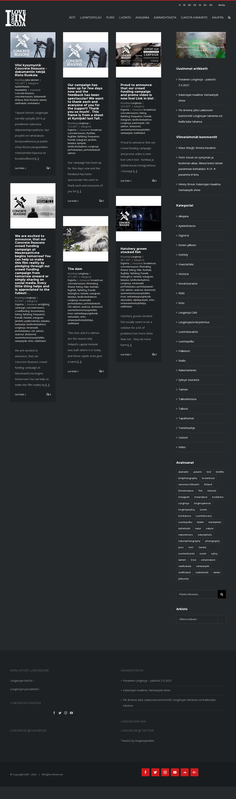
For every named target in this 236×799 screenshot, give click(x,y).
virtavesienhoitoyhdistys (133, 303)
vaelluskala (20, 103)
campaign (20, 307)
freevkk (71, 139)
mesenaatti (32, 327)
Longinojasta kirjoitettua (193, 322)
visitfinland (139, 133)
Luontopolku (186, 341)
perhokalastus (75, 149)
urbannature (208, 559)
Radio (182, 360)
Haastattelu (21, 90)
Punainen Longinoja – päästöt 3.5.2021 (147, 680)
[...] (37, 158)
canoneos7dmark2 (188, 484)
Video (182, 447)
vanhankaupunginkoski (139, 296)
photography (212, 541)
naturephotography (189, 541)
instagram (81, 139)
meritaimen (215, 522)
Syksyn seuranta (188, 380)
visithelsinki (202, 572)
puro (181, 547)
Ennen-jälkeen (187, 245)
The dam (75, 269)
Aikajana (183, 216)
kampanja (20, 324)
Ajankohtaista (22, 86)
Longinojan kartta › (22, 680)
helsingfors (126, 276)
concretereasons (24, 96)
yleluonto (183, 578)
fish (200, 490)
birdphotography (187, 478)
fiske (139, 270)
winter (216, 572)
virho (30, 341)
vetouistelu (126, 300)
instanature (200, 497)
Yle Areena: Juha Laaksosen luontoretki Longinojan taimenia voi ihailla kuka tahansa (200, 115)
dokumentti (40, 96)
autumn (197, 471)
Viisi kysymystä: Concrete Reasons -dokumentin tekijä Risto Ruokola (31, 70)
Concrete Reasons (24, 93)
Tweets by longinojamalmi (137, 740)
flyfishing (82, 136)
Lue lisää (19, 168)
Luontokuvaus (204, 515)
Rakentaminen (187, 370)
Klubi (181, 293)
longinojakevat (202, 503)
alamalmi (183, 471)
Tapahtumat (186, 418)
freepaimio (93, 136)
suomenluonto (186, 553)
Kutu (181, 303)
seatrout (19, 334)
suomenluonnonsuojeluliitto (135, 129)
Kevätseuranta (187, 283)
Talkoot (183, 408)
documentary (38, 311)
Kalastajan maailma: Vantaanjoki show (146, 690)
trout (123, 296)
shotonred (134, 126)
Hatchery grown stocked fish (134, 250)
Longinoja (83, 123)
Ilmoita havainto (206, 148)
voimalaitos (33, 103)
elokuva (19, 99)
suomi (202, 553)
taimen (43, 99)
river (191, 547)
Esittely (183, 254)
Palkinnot (184, 351)
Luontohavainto (188, 332)
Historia (183, 274)
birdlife (220, 471)
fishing (142, 113)
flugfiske (72, 136)
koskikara (217, 497)
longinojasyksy (186, 509)
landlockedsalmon (77, 146)
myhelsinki (184, 528)
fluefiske (90, 133)
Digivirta (72, 129)
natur (198, 528)
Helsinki (28, 317)
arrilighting (43, 304)
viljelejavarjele (140, 300)
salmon (71, 153)
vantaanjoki (127, 133)
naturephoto (205, 534)
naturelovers (185, 534)
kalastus (72, 143)
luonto (203, 509)
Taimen (183, 389)
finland (124, 270)
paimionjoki (138, 123)
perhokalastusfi (92, 149)
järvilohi (92, 139)
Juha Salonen (32, 80)
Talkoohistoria (187, 399)
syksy (214, 553)
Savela (202, 547)
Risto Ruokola (31, 99)
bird (209, 471)
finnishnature (186, 490)
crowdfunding (22, 311)
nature (210, 528)
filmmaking (145, 266)
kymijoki (81, 143)
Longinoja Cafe (187, 312)
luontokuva (184, 515)
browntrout (150, 109)
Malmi (200, 522)
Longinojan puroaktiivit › (25, 689)
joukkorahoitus (32, 321)
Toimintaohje (186, 428)
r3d (147, 123)
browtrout (96, 129)
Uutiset (183, 437)
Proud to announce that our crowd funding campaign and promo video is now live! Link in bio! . (138, 91)
